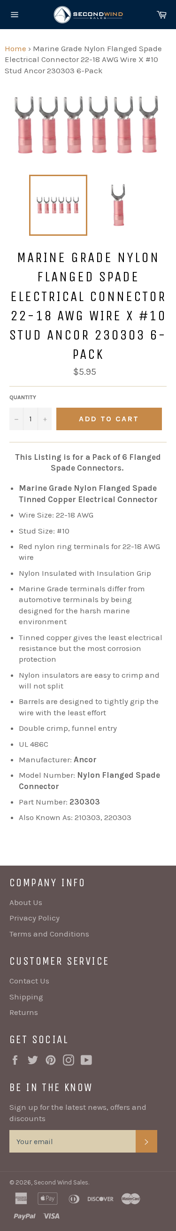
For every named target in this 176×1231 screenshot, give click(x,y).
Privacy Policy (34, 917)
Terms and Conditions (49, 933)
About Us (25, 902)
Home (15, 48)
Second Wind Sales (61, 1182)
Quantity (22, 397)
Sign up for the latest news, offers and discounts (77, 1112)
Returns (23, 1012)
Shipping (26, 996)
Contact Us (29, 980)
